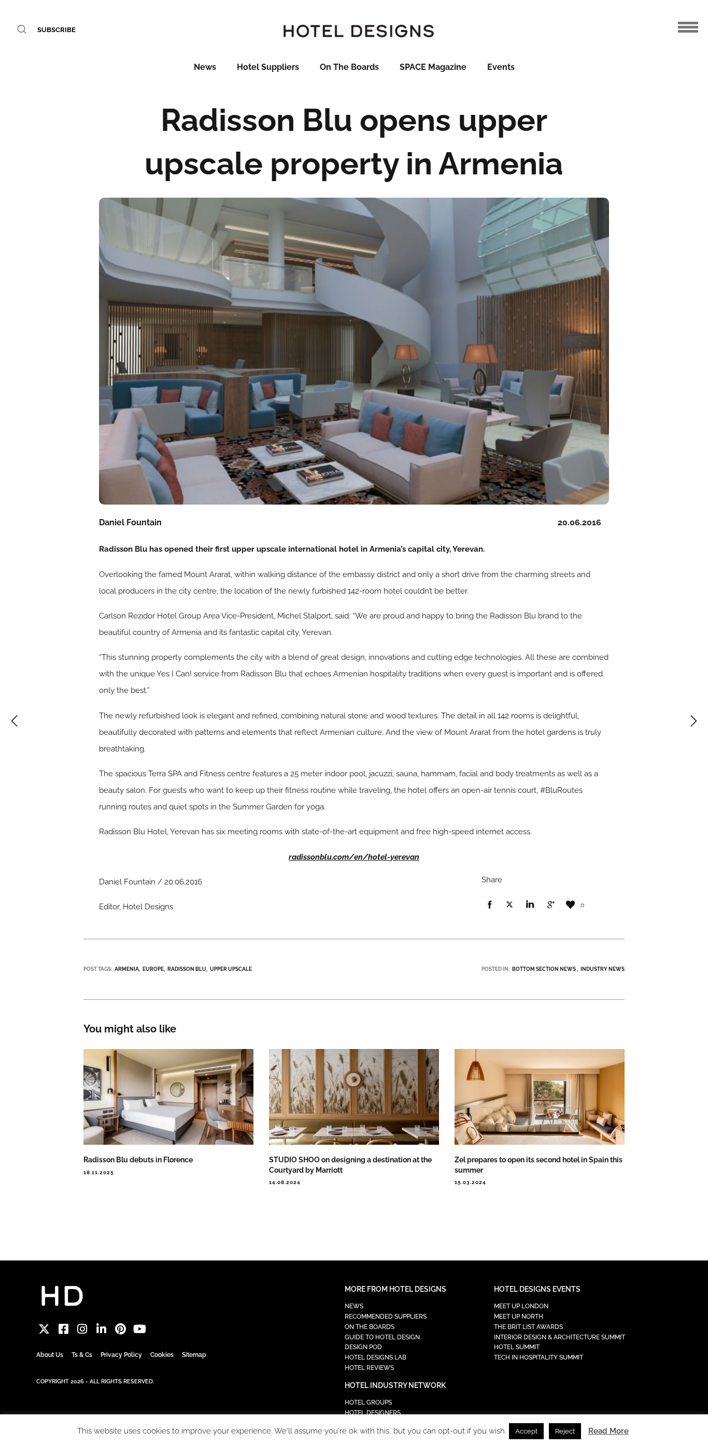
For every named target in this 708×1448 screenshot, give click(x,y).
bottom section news (544, 969)
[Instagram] (83, 1329)
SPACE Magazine (433, 67)
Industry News (602, 969)
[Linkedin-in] (101, 1329)
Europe (153, 969)
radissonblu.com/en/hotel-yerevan (354, 857)
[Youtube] (140, 1329)
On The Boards (349, 67)
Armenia (127, 969)
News (205, 67)
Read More (608, 1431)
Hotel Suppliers (268, 67)
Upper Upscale (231, 969)
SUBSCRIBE (56, 30)
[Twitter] (44, 1329)
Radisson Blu (186, 969)
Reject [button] (565, 1431)
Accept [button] (526, 1431)
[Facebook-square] (63, 1329)
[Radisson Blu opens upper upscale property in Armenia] (489, 905)
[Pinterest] (120, 1329)
